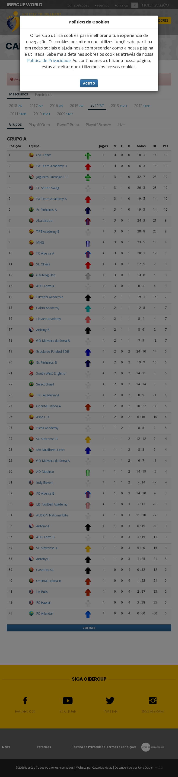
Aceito (89, 83)
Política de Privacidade (49, 60)
